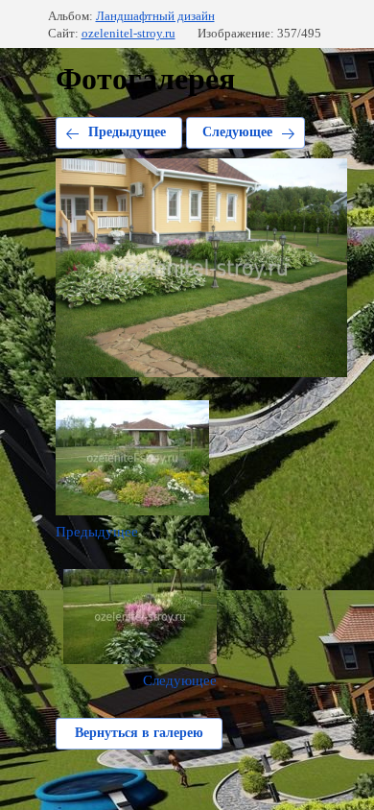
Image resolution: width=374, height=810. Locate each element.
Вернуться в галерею (139, 733)
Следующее (237, 132)
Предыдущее (127, 132)
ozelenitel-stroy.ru (128, 33)
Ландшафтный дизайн (155, 16)
